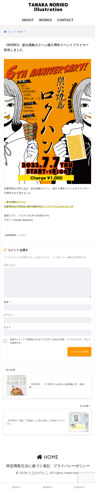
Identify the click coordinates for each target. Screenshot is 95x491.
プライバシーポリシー (71, 466)
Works (22, 235)
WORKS (45, 20)
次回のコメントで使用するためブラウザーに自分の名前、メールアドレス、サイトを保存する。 (50, 341)
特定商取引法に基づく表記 (28, 466)
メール (9, 314)
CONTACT (65, 20)
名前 (8, 302)
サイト (7, 327)
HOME (50, 457)
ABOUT (28, 20)
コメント (10, 265)
